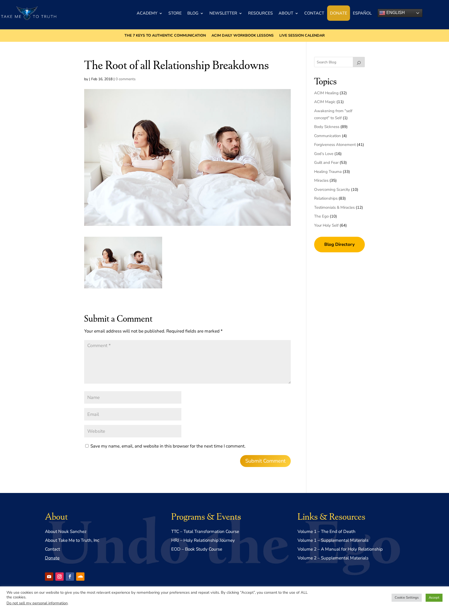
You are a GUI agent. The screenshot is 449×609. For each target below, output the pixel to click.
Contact (314, 13)
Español (362, 13)
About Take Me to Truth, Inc (72, 540)
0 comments (126, 79)
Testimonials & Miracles (334, 207)
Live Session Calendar (302, 36)
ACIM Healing (326, 93)
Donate (338, 13)
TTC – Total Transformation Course (205, 531)
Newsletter (223, 13)
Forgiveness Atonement (335, 144)
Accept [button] (434, 597)
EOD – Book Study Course (196, 549)
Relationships (326, 198)
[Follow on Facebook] (70, 576)
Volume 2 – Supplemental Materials (333, 558)
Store (175, 13)
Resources (260, 13)
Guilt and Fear (326, 162)
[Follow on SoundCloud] (80, 576)
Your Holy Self (326, 225)
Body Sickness (326, 126)
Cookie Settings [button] (407, 597)
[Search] (359, 62)
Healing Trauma (328, 171)
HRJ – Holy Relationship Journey (203, 540)
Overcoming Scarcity (332, 189)
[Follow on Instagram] (59, 576)
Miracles (321, 180)
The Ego (321, 216)
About (286, 13)
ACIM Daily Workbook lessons (243, 36)
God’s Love (323, 153)
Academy (147, 13)
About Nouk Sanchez (66, 531)
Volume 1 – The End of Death (326, 531)
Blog (193, 13)
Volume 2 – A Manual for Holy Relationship (340, 549)
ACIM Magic (324, 101)
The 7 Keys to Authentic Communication (165, 36)
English (395, 12)
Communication (327, 135)
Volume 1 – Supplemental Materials (333, 540)
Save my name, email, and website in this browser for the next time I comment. (168, 446)
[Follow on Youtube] (49, 576)
